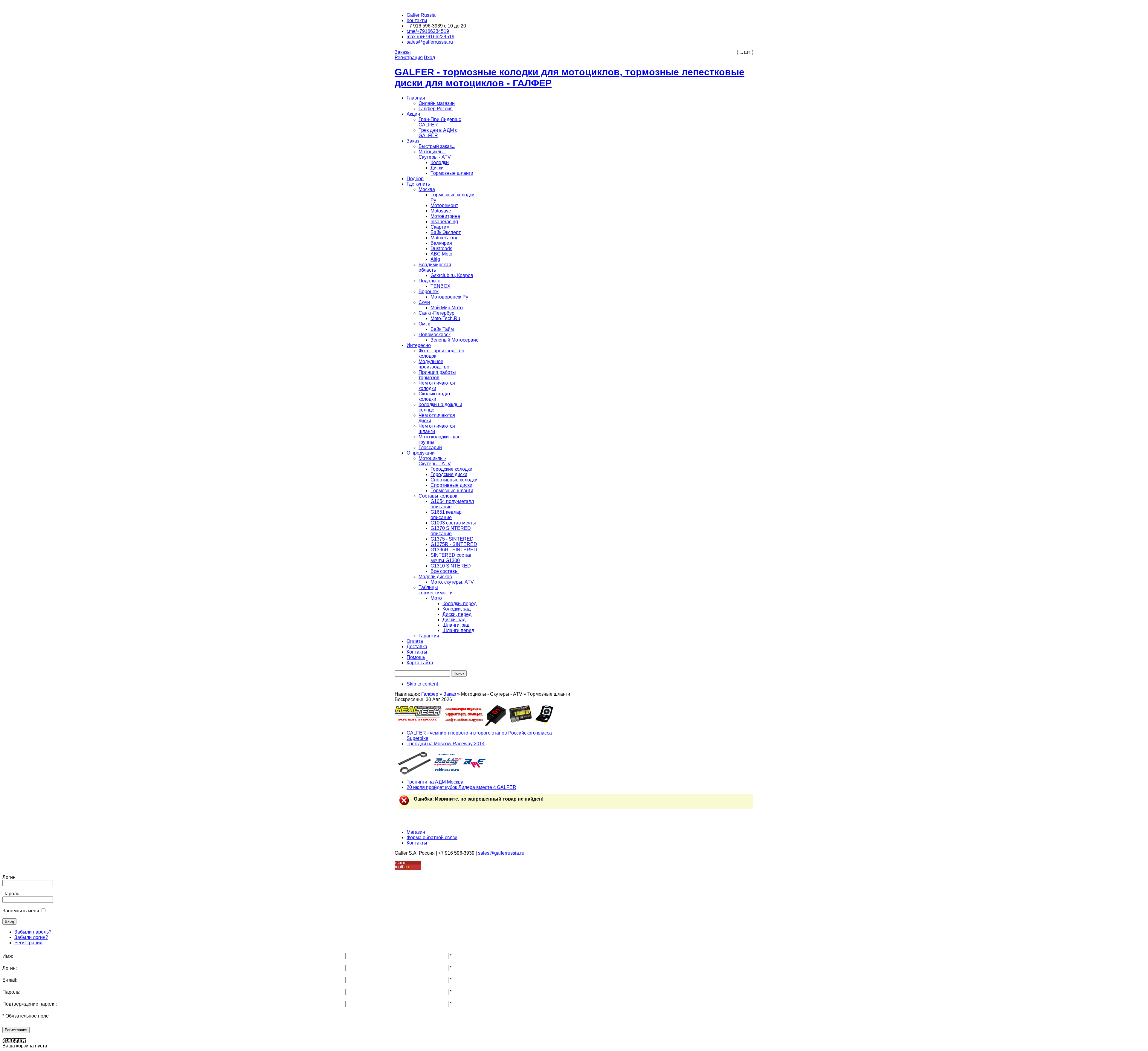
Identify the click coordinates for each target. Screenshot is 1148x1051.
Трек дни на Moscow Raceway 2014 (446, 743)
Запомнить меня (20, 910)
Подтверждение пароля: (29, 1003)
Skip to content (422, 683)
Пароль (10, 893)
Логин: (9, 968)
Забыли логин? (31, 937)
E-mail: (9, 980)
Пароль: (11, 992)
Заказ (449, 694)
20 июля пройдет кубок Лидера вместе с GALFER (461, 787)
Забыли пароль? (32, 931)
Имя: (7, 956)
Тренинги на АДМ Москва (435, 781)
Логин (9, 877)
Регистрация (28, 942)
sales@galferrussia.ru (501, 853)
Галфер (429, 694)
